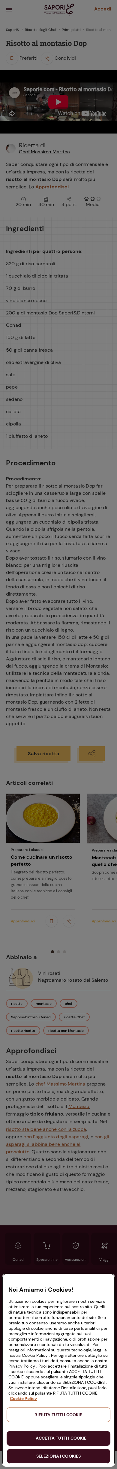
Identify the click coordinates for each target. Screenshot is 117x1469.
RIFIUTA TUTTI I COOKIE (58, 1414)
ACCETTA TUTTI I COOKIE (61, 1438)
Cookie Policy (23, 1398)
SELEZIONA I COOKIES (58, 1456)
